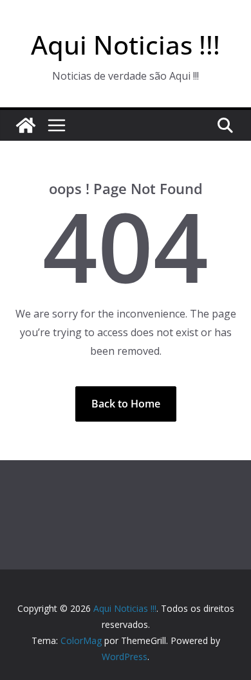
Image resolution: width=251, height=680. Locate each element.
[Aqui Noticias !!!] (25, 125)
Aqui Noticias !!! (125, 44)
